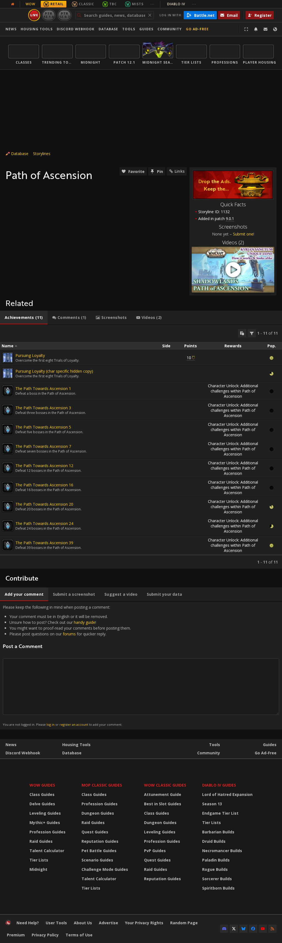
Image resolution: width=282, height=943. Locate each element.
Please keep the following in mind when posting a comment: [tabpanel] (67, 666)
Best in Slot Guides (162, 803)
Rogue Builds (215, 869)
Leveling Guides (45, 813)
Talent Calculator (46, 850)
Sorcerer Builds (217, 878)
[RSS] (272, 929)
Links (180, 171)
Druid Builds (214, 841)
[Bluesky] (243, 929)
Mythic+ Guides (44, 822)
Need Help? (28, 922)
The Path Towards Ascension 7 (43, 446)
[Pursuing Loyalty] (7, 358)
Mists (137, 4)
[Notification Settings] (256, 29)
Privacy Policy (45, 934)
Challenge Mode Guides (105, 869)
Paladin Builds (216, 860)
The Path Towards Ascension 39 (44, 542)
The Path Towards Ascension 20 (44, 504)
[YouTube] (263, 929)
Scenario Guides (97, 860)
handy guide (84, 622)
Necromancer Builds (222, 850)
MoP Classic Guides (102, 785)
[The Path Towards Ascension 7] (7, 448)
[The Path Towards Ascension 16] (7, 487)
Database (108, 29)
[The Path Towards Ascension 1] (7, 391)
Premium (16, 934)
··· (152, 4)
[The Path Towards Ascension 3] (7, 410)
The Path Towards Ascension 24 (44, 523)
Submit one (243, 234)
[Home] (8, 923)
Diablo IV (182, 4)
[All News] (12, 4)
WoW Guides (42, 785)
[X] (234, 929)
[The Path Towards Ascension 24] (7, 526)
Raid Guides (41, 841)
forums (69, 633)
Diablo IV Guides (219, 785)
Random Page (184, 922)
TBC (113, 4)
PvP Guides (155, 850)
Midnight (38, 869)
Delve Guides (42, 803)
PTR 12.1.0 (49, 15)
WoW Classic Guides (165, 785)
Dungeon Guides (98, 813)
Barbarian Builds (218, 831)
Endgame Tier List (220, 813)
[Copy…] (242, 333)
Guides (146, 29)
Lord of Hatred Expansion (227, 794)
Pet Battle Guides (99, 850)
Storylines (41, 153)
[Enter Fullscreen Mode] (246, 29)
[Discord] (224, 929)
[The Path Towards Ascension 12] (7, 468)
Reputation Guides (100, 841)
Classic (86, 4)
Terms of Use (79, 934)
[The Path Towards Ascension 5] (7, 429)
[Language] (275, 29)
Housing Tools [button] (37, 29)
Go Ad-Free (197, 29)
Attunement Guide (162, 794)
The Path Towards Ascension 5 (43, 427)
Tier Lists (38, 860)
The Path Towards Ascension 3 (43, 407)
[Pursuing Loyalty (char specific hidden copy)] (7, 373)
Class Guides (42, 794)
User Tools (56, 922)
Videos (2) (233, 242)
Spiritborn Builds (218, 888)
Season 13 (212, 803)
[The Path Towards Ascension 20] (7, 506)
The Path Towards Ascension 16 (44, 484)
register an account (73, 724)
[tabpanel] (141, 447)
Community (170, 29)
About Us (83, 922)
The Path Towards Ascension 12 (44, 465)
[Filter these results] (252, 333)
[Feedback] (265, 29)
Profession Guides (47, 831)
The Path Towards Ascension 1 (43, 388)
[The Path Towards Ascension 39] (7, 545)
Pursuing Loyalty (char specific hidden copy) (54, 371)
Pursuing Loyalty (30, 355)
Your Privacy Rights (144, 922)
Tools (214, 744)
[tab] (24, 317)
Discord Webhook (75, 29)
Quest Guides (95, 831)
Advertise (108, 922)
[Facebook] (253, 929)
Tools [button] (128, 29)
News (11, 29)
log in (51, 724)
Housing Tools (76, 744)
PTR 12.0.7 (64, 15)
